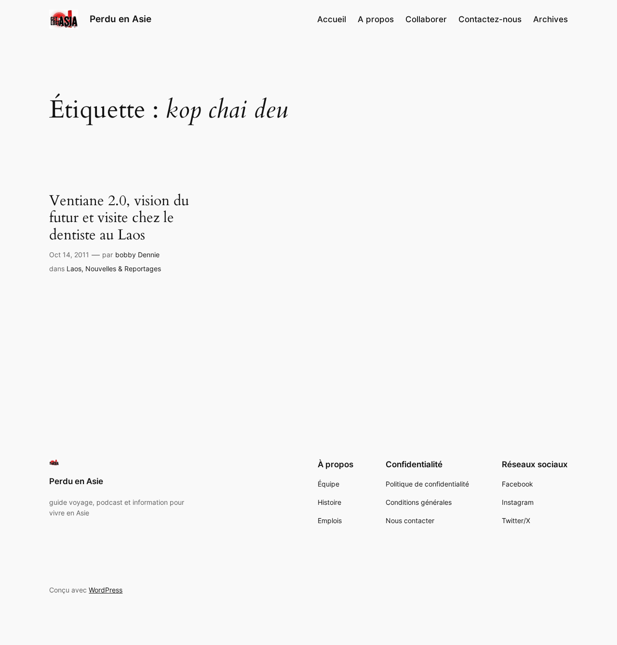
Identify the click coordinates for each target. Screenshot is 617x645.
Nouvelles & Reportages (123, 268)
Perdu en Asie (120, 19)
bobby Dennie (137, 254)
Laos (74, 268)
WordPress (105, 590)
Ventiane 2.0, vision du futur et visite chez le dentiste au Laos (119, 218)
